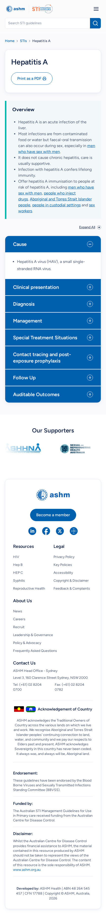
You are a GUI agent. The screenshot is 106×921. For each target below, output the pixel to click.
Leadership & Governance (33, 635)
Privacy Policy (63, 557)
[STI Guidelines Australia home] (42, 8)
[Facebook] (46, 531)
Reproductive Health (29, 588)
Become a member (53, 515)
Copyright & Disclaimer (71, 580)
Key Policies (62, 565)
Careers (19, 619)
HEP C (18, 573)
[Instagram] (74, 531)
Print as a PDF (29, 78)
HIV (16, 557)
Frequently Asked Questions (35, 651)
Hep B (18, 565)
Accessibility (63, 573)
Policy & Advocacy (27, 643)
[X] (60, 531)
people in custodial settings (56, 205)
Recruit (18, 627)
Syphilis (19, 580)
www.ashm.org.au (27, 870)
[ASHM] (15, 8)
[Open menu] (96, 9)
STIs (23, 41)
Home (10, 41)
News (17, 611)
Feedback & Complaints (71, 588)
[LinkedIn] (32, 531)
